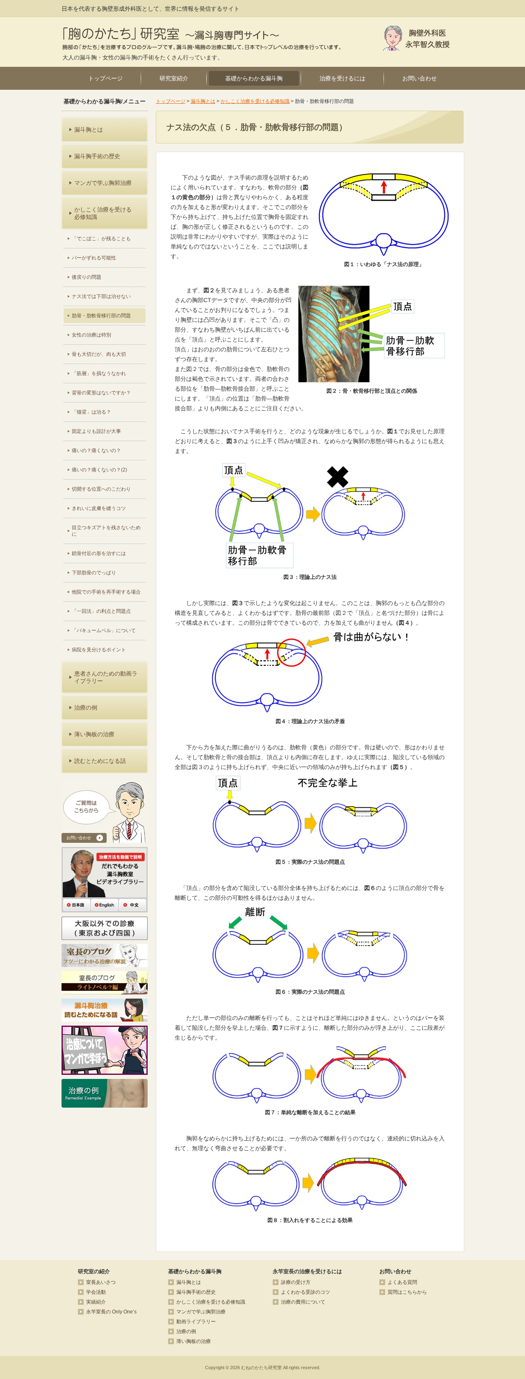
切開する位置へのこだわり (101, 489)
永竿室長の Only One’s (111, 1311)
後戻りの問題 (86, 277)
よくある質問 (402, 1282)
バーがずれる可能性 (94, 258)
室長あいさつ (101, 1282)
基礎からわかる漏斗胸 (254, 78)
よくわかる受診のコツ (305, 1292)
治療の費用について (303, 1301)
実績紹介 (96, 1301)
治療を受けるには (342, 78)
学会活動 (96, 1292)
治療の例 (186, 1331)
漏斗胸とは (203, 101)
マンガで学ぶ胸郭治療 (201, 1311)
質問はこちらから (407, 1292)
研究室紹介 (174, 78)
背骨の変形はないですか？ (101, 393)
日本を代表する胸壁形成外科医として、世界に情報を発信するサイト (151, 8)
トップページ (105, 78)
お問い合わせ (419, 78)
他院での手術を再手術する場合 (106, 592)
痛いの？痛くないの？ (96, 450)
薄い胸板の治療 (193, 1341)
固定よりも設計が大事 (96, 431)
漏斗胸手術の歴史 (196, 1292)
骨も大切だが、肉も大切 (99, 354)
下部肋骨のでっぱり (94, 573)
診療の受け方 (295, 1282)
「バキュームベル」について (104, 630)
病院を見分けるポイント (99, 650)
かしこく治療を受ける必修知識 (255, 101)
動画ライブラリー (196, 1321)
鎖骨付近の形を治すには (99, 553)
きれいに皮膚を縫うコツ (99, 508)
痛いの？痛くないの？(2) (99, 470)
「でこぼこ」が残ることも (101, 238)
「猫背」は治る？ (91, 412)
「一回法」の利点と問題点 (101, 611)
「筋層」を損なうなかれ (99, 373)
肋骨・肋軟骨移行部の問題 (101, 316)
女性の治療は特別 (91, 335)
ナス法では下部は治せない (101, 296)
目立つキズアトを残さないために (106, 531)
